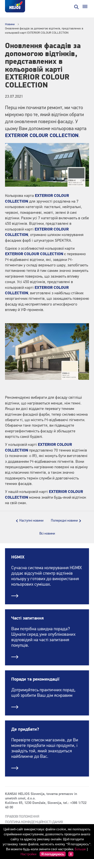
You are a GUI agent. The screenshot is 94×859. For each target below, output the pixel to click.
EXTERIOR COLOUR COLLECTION (41, 135)
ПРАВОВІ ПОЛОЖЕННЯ (22, 816)
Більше (80, 849)
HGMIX (18, 557)
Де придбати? (25, 729)
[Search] (76, 6)
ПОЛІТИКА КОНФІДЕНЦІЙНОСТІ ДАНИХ (34, 822)
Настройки (28, 854)
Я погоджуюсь (52, 854)
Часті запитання (27, 618)
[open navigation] (85, 6)
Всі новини (47, 533)
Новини (10, 24)
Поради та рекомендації (35, 679)
